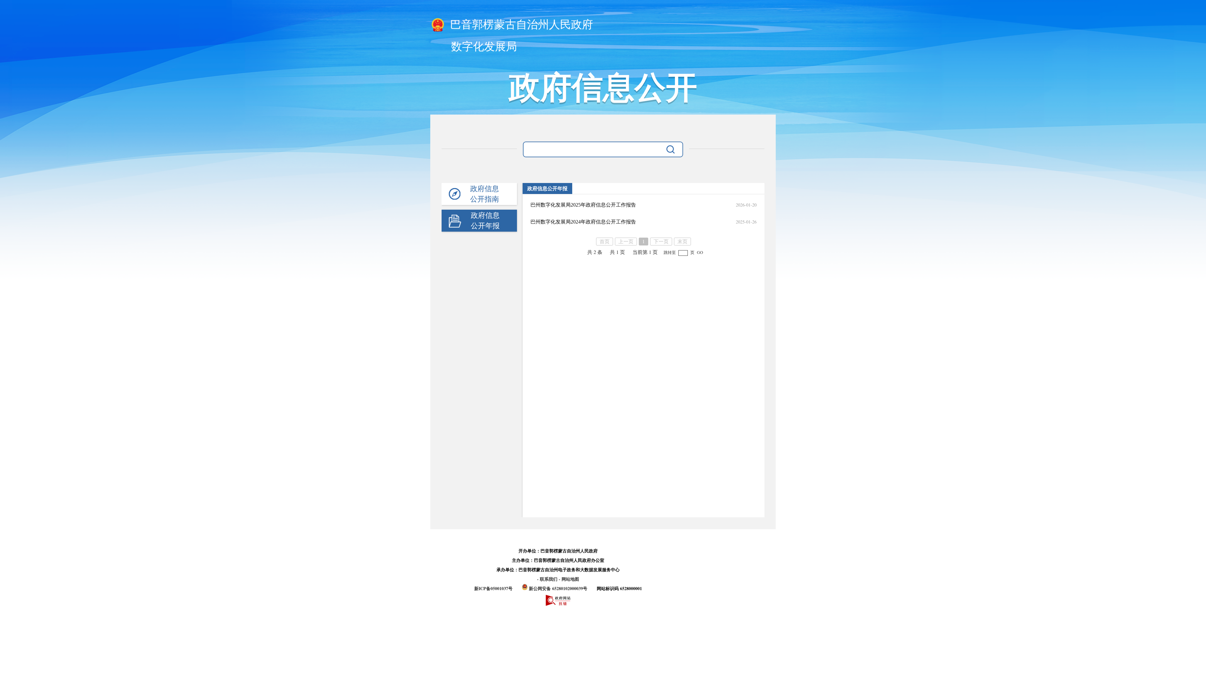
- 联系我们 (548, 579)
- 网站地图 (569, 579)
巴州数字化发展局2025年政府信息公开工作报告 (583, 204)
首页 (605, 241)
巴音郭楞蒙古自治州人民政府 (520, 25)
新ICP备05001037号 (493, 588)
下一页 (661, 241)
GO (700, 252)
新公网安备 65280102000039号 (558, 588)
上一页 (625, 241)
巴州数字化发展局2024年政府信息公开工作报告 (583, 221)
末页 (682, 241)
